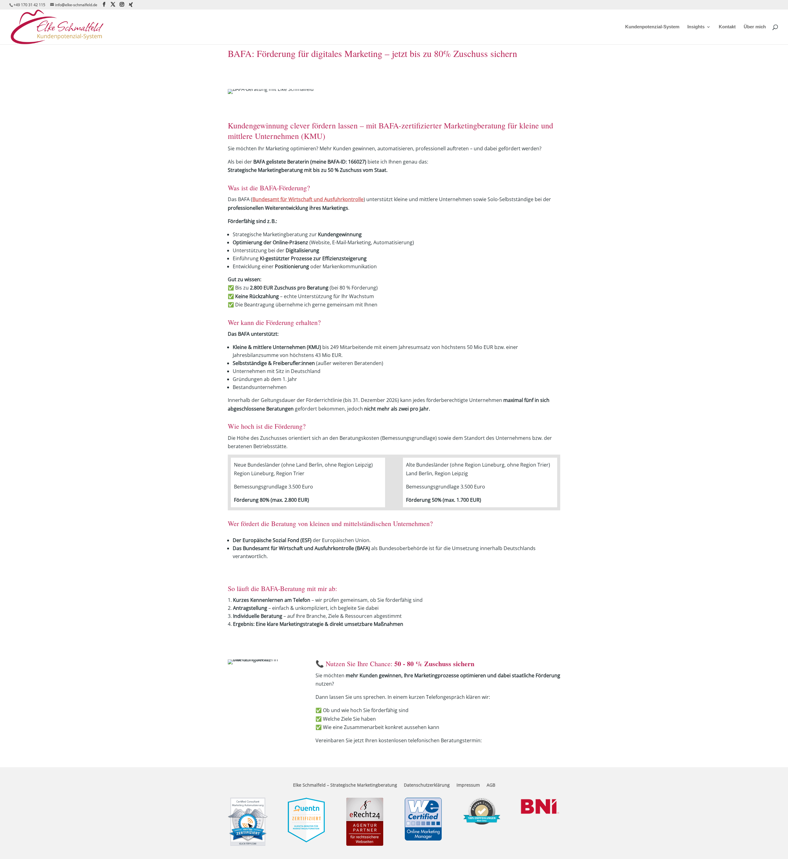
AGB (491, 785)
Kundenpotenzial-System (652, 27)
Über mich (755, 27)
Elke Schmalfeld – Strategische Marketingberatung (345, 785)
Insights (696, 27)
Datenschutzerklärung (427, 785)
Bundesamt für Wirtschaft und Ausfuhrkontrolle (308, 199)
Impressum (468, 785)
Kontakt (727, 27)
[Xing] (131, 4)
